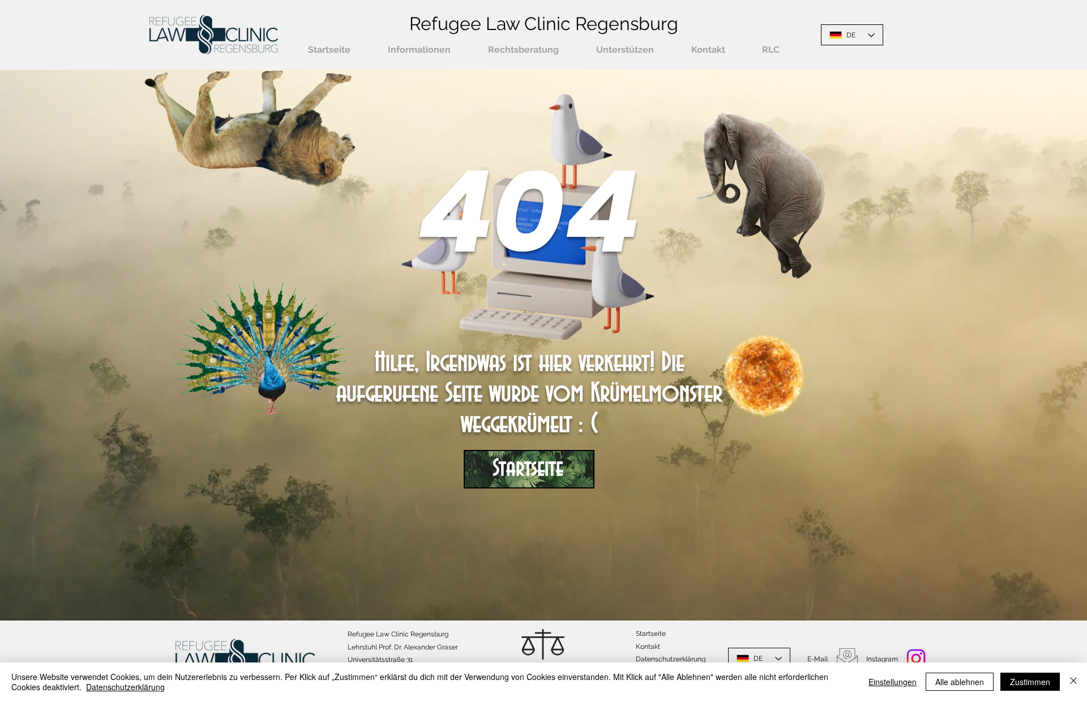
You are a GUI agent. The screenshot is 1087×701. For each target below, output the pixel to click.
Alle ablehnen (959, 681)
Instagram (882, 659)
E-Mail (817, 659)
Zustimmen (1030, 681)
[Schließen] (1073, 682)
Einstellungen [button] (892, 681)
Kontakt (648, 647)
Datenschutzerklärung (125, 686)
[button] (419, 49)
